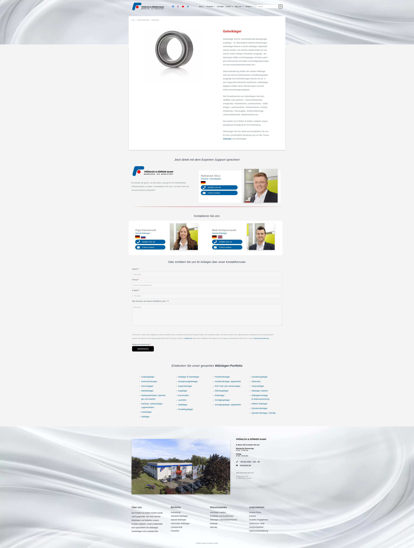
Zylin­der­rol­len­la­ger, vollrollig (263, 413)
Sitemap (213, 527)
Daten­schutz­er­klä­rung (258, 531)
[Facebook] (173, 6)
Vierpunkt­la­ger (258, 386)
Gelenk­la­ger (146, 412)
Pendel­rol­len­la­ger (222, 377)
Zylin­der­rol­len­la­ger (259, 408)
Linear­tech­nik (176, 527)
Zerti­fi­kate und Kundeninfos (222, 516)
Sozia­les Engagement (258, 520)
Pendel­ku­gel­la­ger (185, 409)
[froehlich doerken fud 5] (149, 6)
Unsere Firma (255, 512)
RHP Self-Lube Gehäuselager (227, 386)
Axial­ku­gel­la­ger (147, 377)
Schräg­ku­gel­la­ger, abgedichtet (228, 405)
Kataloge (214, 523)
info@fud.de (188, 338)
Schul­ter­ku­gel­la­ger (260, 377)
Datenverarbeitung (141, 344)
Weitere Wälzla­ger (259, 404)
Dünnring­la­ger (147, 386)
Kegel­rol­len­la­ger (185, 386)
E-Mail (135, 290)
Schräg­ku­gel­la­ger (222, 400)
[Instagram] (178, 6)
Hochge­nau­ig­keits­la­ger (188, 381)
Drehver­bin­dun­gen (149, 381)
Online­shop (176, 512)
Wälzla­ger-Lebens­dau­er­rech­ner (223, 520)
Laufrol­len (182, 400)
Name (135, 269)
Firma (135, 280)
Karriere (252, 516)
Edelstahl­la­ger (147, 391)
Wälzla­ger (227, 139)
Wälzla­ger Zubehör (260, 391)
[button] (204, 6)
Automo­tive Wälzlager (180, 523)
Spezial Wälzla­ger (178, 520)
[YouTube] (183, 6)
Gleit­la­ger (145, 417)
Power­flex (175, 531)
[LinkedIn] (188, 6)
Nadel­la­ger (182, 405)
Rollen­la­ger (220, 395)
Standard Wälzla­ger (179, 516)
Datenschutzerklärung (261, 338)
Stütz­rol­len (256, 381)
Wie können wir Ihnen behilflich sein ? (150, 301)
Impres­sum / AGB (256, 523)
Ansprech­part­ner (256, 527)
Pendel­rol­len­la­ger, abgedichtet (228, 381)
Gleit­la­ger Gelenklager (188, 377)
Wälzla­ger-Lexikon (218, 512)
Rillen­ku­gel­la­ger (222, 391)
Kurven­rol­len (183, 395)
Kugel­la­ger (182, 391)
